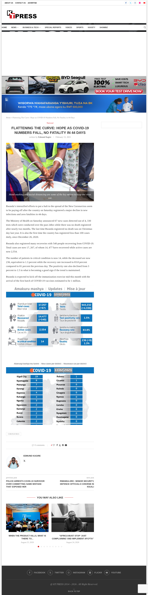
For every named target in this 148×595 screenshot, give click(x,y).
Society (91, 27)
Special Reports (53, 27)
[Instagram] (135, 3)
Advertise (32, 3)
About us (9, 3)
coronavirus (13, 434)
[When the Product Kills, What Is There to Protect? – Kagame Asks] (27, 518)
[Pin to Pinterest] (63, 445)
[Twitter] (130, 3)
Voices (68, 27)
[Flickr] (140, 3)
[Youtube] (144, 3)
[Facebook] (126, 3)
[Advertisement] (74, 53)
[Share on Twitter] (60, 445)
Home (4, 27)
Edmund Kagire (44, 137)
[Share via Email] (66, 445)
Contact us (20, 3)
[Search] (144, 27)
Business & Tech (31, 27)
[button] (10, 525)
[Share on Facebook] (57, 445)
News (13, 27)
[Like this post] (54, 445)
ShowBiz (104, 27)
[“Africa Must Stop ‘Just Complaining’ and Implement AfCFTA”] (72, 518)
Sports (79, 27)
